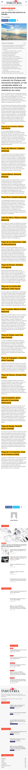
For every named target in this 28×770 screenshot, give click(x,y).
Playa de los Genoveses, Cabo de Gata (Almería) (13, 58)
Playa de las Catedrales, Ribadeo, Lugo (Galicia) (13, 50)
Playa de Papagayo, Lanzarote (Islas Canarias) (12, 65)
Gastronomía (12, 663)
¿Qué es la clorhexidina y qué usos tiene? (17, 565)
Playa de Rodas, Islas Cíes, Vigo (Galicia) (11, 64)
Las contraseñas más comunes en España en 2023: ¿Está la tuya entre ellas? (18, 721)
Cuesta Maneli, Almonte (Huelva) (9, 53)
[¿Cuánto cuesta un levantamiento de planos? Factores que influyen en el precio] (14, 535)
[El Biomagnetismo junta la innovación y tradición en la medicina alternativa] (5, 581)
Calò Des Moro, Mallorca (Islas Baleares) (11, 56)
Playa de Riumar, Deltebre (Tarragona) (10, 59)
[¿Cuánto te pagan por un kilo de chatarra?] (5, 574)
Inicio (2, 5)
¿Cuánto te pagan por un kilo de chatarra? (17, 572)
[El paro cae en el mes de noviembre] (5, 715)
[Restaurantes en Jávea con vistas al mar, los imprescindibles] (5, 601)
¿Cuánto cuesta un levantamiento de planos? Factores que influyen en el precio (14, 545)
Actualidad (5, 5)
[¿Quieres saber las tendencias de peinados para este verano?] (5, 708)
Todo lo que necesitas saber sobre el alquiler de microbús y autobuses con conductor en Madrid (18, 558)
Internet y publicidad (13, 723)
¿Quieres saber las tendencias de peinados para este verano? (17, 706)
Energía (11, 648)
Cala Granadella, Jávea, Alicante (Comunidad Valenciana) (12, 69)
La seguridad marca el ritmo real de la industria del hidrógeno (18, 650)
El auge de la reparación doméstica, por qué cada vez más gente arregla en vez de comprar (18, 680)
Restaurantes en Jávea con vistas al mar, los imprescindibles (18, 599)
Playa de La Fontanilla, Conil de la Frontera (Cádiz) (13, 73)
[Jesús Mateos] (2, 17)
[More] (17, 20)
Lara (2, 547)
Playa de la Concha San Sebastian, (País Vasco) (12, 61)
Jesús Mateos (7, 17)
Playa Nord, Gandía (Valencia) (9, 55)
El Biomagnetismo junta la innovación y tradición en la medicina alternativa (18, 579)
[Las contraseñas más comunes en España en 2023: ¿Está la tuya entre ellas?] (5, 722)
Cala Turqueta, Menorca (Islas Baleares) (11, 62)
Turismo (13, 8)
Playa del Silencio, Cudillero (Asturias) (10, 52)
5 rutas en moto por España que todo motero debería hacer (18, 592)
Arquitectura (4, 543)
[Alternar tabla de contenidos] (23, 43)
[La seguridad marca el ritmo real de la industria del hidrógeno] (5, 651)
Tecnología (12, 677)
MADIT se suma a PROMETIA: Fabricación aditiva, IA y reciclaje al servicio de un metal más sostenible (18, 607)
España (8, 8)
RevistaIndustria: (5, 698)
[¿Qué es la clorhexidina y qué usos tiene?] (5, 567)
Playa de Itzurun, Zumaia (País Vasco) (10, 67)
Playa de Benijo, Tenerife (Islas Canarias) (11, 71)
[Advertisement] (14, 485)
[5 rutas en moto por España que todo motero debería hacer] (5, 594)
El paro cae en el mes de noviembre (18, 712)
